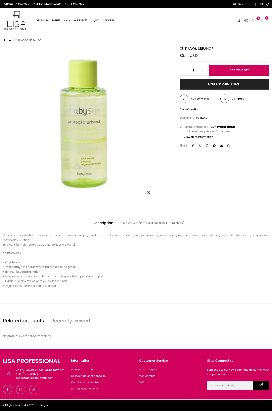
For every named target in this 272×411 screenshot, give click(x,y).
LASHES (56, 20)
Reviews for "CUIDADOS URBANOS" (153, 222)
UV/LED (95, 20)
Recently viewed (70, 320)
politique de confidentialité (88, 376)
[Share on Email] (221, 145)
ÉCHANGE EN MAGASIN (16, 4)
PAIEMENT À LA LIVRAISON (47, 4)
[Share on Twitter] (200, 145)
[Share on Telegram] (214, 145)
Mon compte (147, 376)
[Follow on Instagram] (261, 4)
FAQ (141, 382)
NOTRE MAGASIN (74, 4)
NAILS (67, 20)
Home (7, 40)
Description (103, 222)
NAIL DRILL (108, 20)
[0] (254, 20)
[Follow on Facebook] (255, 4)
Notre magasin (148, 369)
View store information (198, 137)
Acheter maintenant (224, 84)
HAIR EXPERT (80, 20)
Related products (23, 320)
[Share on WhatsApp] (228, 145)
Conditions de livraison (86, 382)
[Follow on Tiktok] (267, 4)
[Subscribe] (261, 385)
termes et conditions (84, 388)
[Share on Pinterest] (207, 145)
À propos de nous (82, 369)
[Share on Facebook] (192, 145)
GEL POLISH (42, 20)
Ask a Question (189, 109)
